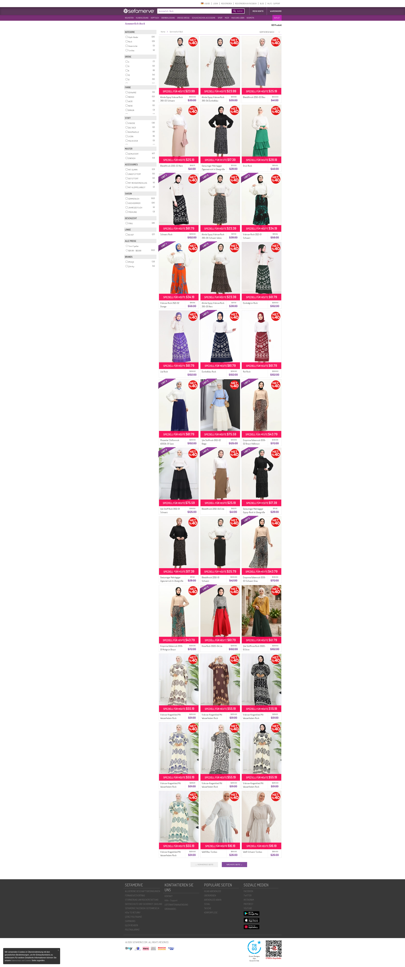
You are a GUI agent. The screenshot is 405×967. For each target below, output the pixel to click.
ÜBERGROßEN (210, 895)
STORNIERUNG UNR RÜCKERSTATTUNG (141, 899)
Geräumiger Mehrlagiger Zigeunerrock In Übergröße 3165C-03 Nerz (171, 581)
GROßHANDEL (170, 909)
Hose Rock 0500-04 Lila (212, 646)
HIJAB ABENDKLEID (212, 891)
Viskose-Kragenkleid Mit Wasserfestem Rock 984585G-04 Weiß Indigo (171, 787)
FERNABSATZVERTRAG (135, 895)
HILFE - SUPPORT (273, 3)
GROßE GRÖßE (183, 18)
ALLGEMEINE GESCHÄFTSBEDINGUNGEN (142, 891)
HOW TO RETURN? (132, 912)
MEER (227, 18)
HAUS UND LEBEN (237, 18)
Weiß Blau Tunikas (209, 851)
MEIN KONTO (258, 11)
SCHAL (207, 904)
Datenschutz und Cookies (21, 960)
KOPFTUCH (155, 18)
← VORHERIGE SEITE (204, 865)
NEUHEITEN (129, 18)
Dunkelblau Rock (209, 371)
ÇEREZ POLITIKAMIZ (133, 916)
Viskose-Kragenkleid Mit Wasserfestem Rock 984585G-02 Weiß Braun (171, 718)
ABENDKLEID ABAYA (212, 899)
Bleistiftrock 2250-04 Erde (213, 508)
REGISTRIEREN (226, 3)
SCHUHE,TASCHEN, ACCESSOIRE (203, 18)
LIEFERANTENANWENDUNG (176, 904)
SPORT (220, 18)
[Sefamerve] (139, 11)
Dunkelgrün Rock (250, 303)
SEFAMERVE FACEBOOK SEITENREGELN (142, 908)
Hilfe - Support (171, 900)
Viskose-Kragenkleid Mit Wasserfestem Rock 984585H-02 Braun (212, 718)
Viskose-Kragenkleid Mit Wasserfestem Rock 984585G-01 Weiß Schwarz (254, 787)
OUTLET (277, 18)
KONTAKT (169, 896)
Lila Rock (164, 371)
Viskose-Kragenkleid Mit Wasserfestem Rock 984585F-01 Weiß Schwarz (213, 787)
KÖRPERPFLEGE (211, 912)
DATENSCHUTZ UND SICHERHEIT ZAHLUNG (143, 904)
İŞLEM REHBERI (131, 925)
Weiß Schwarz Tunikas (252, 851)
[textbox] (191, 11)
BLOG (262, 3)
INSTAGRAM (249, 899)
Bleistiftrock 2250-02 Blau (254, 97)
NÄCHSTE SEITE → (234, 865)
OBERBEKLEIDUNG (168, 18)
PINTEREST (248, 904)
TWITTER (247, 895)
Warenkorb (276, 11)
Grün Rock (247, 165)
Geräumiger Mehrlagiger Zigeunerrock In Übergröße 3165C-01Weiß (213, 169)
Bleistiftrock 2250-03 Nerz (171, 165)
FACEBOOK (248, 891)
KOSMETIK (250, 18)
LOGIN (215, 3)
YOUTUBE (248, 908)
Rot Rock (247, 371)
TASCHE (207, 908)
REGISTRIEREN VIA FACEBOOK (246, 3)
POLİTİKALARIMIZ (132, 929)
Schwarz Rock (166, 234)
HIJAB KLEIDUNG (142, 18)
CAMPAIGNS (130, 921)
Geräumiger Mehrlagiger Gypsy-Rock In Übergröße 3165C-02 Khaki (254, 512)
